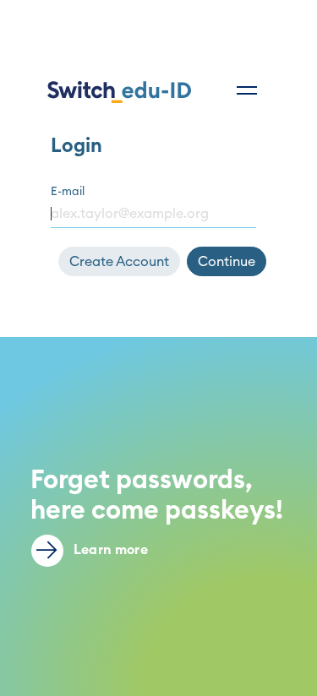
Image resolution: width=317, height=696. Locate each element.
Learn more (109, 550)
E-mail (68, 192)
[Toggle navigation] (247, 90)
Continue (226, 262)
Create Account (119, 262)
